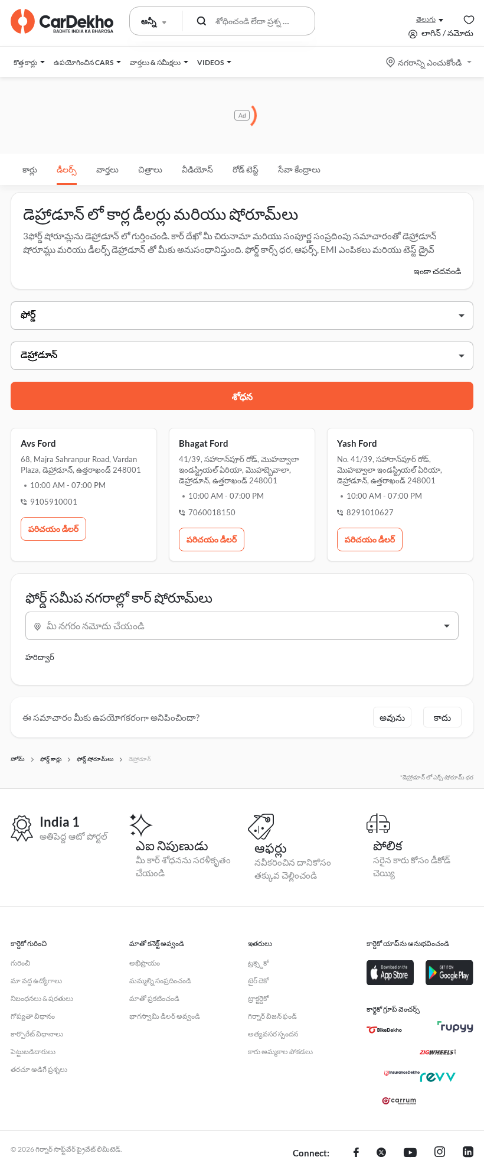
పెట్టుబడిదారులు (33, 1051)
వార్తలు (107, 169)
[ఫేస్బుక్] (356, 1153)
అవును (392, 717)
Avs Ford (38, 443)
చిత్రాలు (150, 169)
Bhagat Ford (203, 443)
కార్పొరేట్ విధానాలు (37, 1033)
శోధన (242, 396)
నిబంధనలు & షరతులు (42, 998)
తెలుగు (426, 19)
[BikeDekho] (384, 1030)
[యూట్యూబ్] (410, 1153)
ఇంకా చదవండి (437, 271)
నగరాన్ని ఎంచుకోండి (430, 62)
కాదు (442, 717)
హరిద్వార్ (39, 657)
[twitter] (381, 1153)
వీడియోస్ (197, 169)
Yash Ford (357, 443)
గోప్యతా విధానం (33, 1016)
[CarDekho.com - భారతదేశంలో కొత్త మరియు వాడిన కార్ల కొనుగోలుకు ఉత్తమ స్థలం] (62, 21)
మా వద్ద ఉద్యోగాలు (36, 980)
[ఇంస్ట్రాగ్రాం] (439, 1153)
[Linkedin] (468, 1153)
